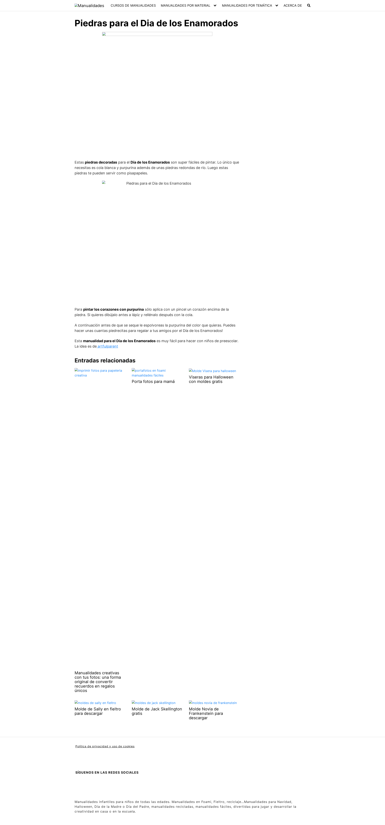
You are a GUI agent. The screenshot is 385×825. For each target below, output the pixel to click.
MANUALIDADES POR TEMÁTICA (247, 5)
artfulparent (107, 346)
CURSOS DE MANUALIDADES (133, 5)
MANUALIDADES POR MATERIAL (185, 5)
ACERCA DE (293, 5)
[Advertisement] (275, 102)
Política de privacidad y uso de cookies (105, 746)
